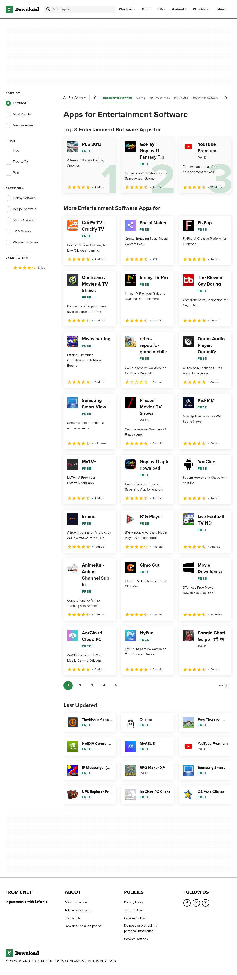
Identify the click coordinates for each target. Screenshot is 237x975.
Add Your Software (78, 910)
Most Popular (22, 114)
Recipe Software (24, 209)
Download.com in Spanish (83, 926)
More (221, 9)
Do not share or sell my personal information (141, 928)
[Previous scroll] (95, 97)
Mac (145, 9)
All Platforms (73, 97)
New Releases (23, 125)
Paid (16, 173)
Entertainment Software (118, 97)
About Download (77, 902)
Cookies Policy (134, 918)
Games (140, 97)
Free (16, 150)
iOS (160, 9)
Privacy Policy (133, 902)
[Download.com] (22, 9)
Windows (126, 9)
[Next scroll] (225, 97)
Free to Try (21, 162)
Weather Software (25, 242)
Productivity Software (205, 97)
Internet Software (159, 97)
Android (178, 9)
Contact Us (73, 918)
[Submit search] (48, 9)
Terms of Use (133, 910)
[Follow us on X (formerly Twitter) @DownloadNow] (196, 903)
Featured (19, 103)
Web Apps (200, 9)
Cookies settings (136, 939)
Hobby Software (24, 198)
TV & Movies (22, 231)
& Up (41, 268)
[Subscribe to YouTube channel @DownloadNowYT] (205, 903)
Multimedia (181, 97)
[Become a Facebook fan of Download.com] (187, 903)
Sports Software (24, 220)
